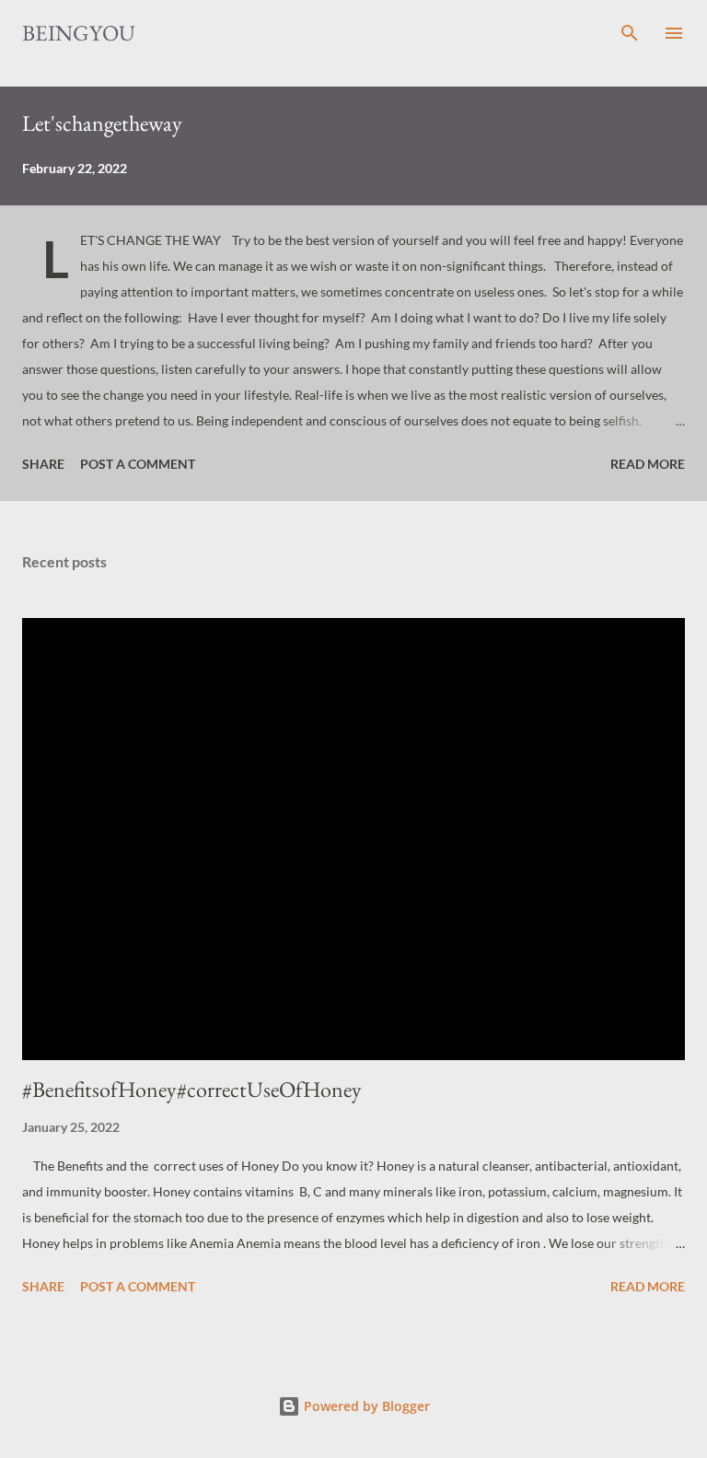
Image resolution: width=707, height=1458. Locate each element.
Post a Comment (137, 464)
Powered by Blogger (365, 1406)
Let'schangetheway (102, 123)
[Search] (630, 33)
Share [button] (43, 464)
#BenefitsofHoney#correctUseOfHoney (192, 1089)
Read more (647, 464)
